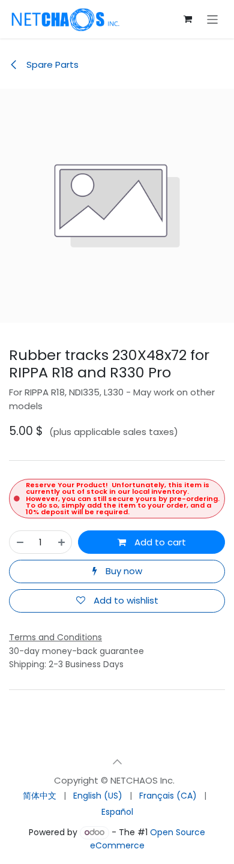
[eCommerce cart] (188, 19)
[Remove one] (20, 542)
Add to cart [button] (159, 542)
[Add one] (61, 542)
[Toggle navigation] (213, 19)
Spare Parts (51, 64)
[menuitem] (39, 796)
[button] (117, 762)
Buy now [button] (122, 571)
